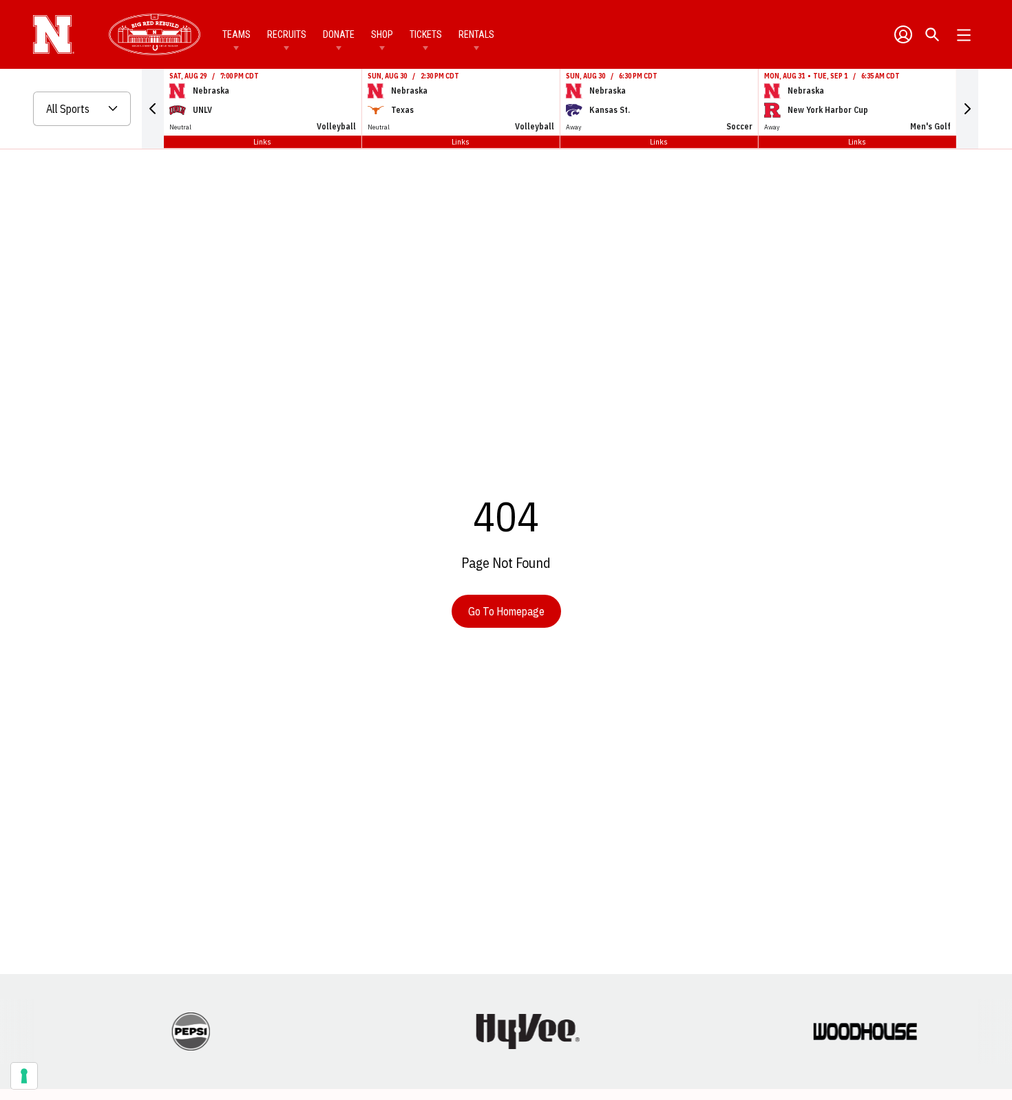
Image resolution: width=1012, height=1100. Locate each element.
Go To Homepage (506, 611)
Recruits (286, 34)
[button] (153, 109)
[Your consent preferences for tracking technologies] (24, 1076)
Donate (339, 34)
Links (262, 141)
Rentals (476, 34)
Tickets (426, 34)
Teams (236, 34)
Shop (382, 34)
